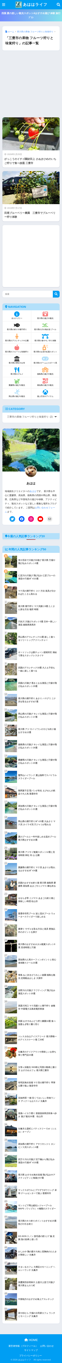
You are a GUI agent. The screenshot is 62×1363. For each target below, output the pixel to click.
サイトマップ (31, 1350)
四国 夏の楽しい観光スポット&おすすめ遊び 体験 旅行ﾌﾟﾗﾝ (31, 15)
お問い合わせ (47, 1346)
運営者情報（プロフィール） (23, 1346)
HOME (33, 1340)
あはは (33, 491)
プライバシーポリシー (30, 1355)
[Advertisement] (31, 86)
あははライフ (34, 4)
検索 (56, 294)
